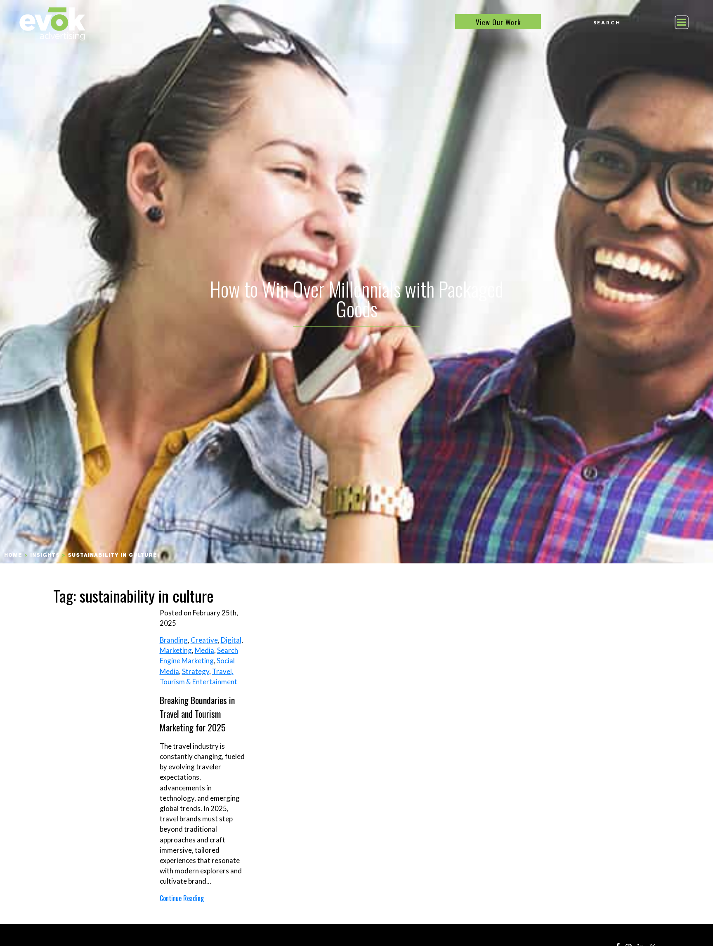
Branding (174, 640)
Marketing (176, 650)
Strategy (195, 671)
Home (13, 555)
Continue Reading (182, 898)
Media (204, 650)
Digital (231, 640)
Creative (204, 640)
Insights (45, 555)
